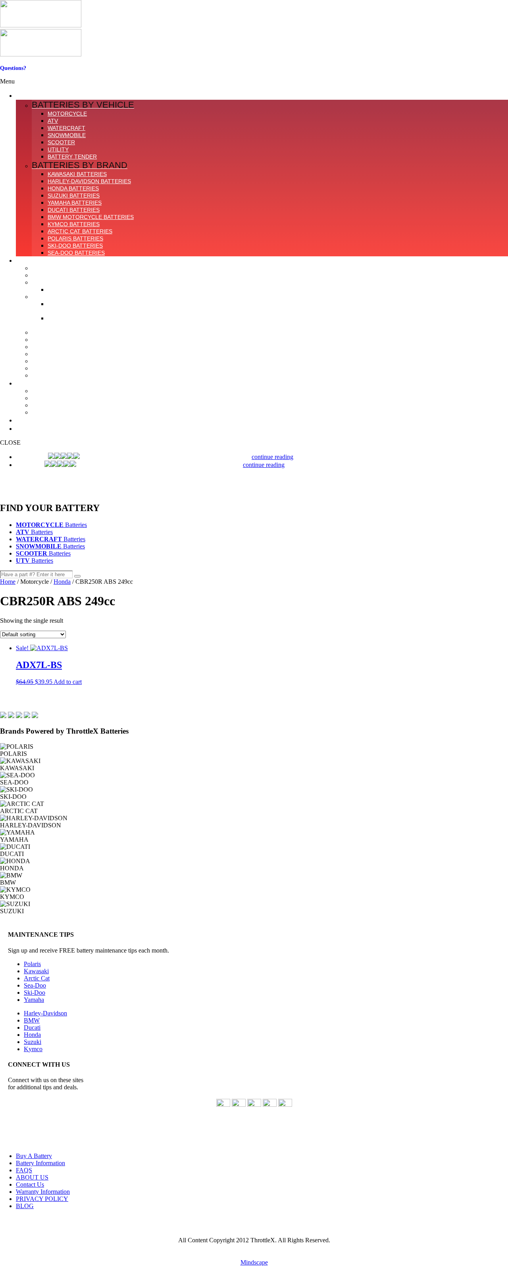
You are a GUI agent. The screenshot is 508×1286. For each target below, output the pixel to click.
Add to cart (68, 681)
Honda (62, 581)
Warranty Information (43, 1191)
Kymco (33, 1049)
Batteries (51, 524)
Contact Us (13, 74)
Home (7, 581)
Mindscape (254, 1262)
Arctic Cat (37, 978)
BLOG (25, 1206)
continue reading (272, 456)
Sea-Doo (35, 985)
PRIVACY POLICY (42, 1198)
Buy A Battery (34, 1155)
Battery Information (40, 1163)
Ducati (32, 1027)
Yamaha (34, 999)
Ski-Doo (34, 992)
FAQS (24, 1170)
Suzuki (32, 1041)
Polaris (32, 964)
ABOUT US (32, 1177)
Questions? (13, 68)
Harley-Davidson (45, 1013)
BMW (32, 1020)
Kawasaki (36, 971)
